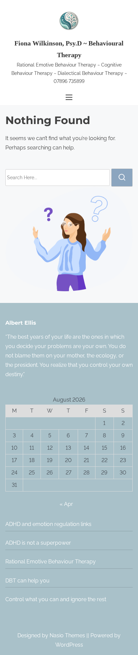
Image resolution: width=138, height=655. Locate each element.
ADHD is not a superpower (38, 543)
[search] (122, 178)
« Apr (66, 504)
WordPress (69, 645)
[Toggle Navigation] (69, 97)
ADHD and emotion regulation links (48, 524)
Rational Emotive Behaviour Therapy (50, 561)
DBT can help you (27, 580)
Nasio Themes (68, 635)
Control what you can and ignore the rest (55, 599)
